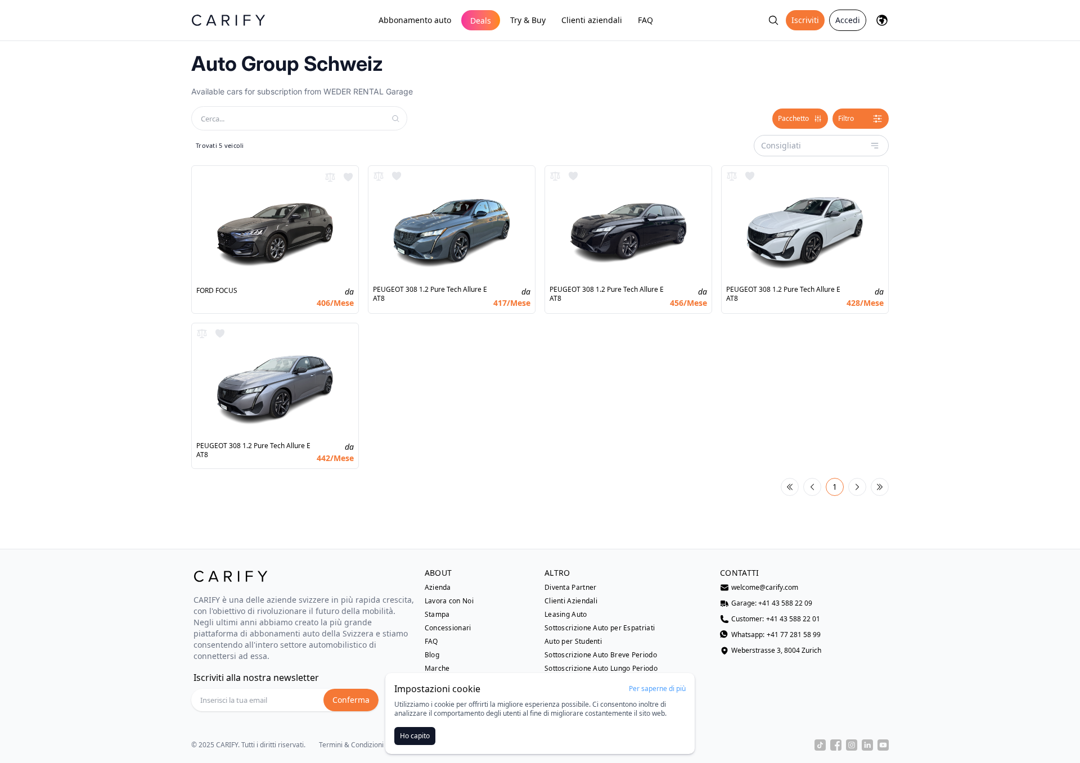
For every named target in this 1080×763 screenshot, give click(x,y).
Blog (432, 655)
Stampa (437, 614)
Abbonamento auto (415, 20)
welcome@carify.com (764, 587)
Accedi (847, 20)
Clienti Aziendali (570, 601)
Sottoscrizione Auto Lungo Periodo (601, 668)
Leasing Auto (565, 614)
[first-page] (790, 487)
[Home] (228, 20)
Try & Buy (528, 20)
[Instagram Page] (851, 745)
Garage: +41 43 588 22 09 (771, 603)
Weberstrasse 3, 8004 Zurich (776, 650)
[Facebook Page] (836, 745)
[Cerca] (773, 20)
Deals (480, 20)
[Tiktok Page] (820, 745)
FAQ (645, 20)
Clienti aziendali (591, 20)
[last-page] (880, 487)
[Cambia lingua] (882, 20)
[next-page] (857, 487)
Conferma (351, 699)
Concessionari (448, 628)
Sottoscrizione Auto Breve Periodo (600, 655)
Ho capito (415, 736)
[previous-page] (812, 487)
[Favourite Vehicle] (348, 177)
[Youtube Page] (883, 745)
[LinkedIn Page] (867, 745)
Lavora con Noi (449, 601)
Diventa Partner (570, 587)
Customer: (775, 619)
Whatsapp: (776, 634)
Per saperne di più (657, 688)
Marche (437, 668)
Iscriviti (805, 20)
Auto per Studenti (573, 641)
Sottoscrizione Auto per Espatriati (599, 628)
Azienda (438, 587)
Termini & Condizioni (351, 745)
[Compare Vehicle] (330, 177)
